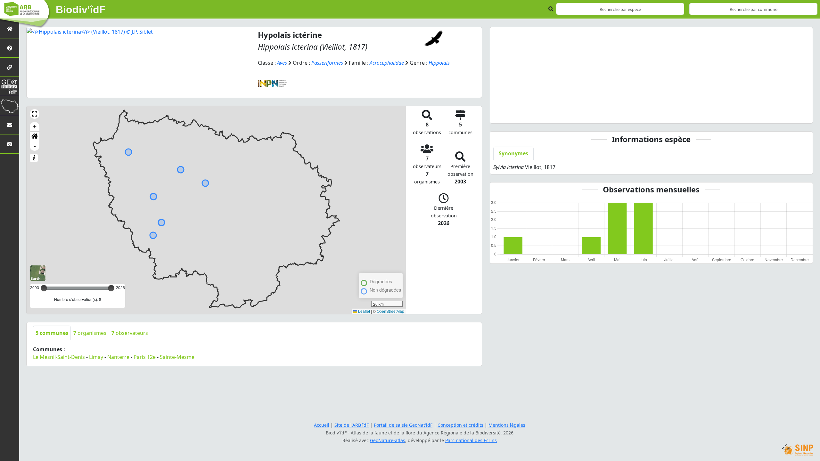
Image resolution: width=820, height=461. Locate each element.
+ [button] (35, 126)
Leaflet (363, 311)
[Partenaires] (9, 67)
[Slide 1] (628, 114)
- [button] (35, 145)
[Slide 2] (639, 114)
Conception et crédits (460, 425)
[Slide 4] (663, 114)
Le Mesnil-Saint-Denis (59, 356)
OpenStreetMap (390, 311)
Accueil (321, 425)
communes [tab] (52, 332)
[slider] (111, 288)
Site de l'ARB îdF (351, 425)
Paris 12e (145, 356)
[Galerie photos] (9, 143)
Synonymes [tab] (513, 153)
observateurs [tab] (129, 332)
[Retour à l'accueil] (9, 28)
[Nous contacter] (9, 124)
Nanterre (118, 356)
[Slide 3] (651, 114)
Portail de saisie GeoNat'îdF (403, 425)
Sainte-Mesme (177, 356)
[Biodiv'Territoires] (9, 105)
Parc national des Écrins (471, 440)
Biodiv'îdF (81, 9)
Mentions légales (506, 425)
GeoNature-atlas (387, 440)
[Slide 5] (674, 114)
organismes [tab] (89, 332)
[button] (34, 114)
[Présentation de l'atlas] (9, 47)
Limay (96, 356)
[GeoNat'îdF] (9, 86)
